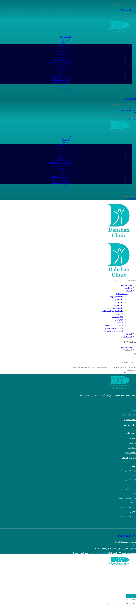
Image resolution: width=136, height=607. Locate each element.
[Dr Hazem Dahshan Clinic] (119, 238)
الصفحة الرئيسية (126, 347)
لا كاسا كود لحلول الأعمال (99, 552)
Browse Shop (125, 603)
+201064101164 (130, 98)
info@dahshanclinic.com (128, 584)
